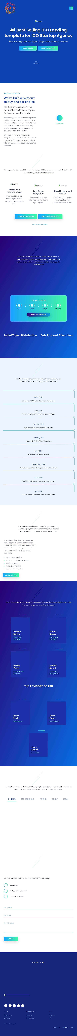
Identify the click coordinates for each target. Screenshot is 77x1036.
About (6, 1012)
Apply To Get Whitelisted (50, 216)
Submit (11, 939)
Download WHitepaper (26, 216)
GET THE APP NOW (11, 575)
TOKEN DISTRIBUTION (47, 48)
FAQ (50, 1018)
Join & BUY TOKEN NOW (38, 314)
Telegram (52, 1015)
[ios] (20, 575)
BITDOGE (7, 1024)
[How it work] (60, 118)
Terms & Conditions (67, 1027)
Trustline (29, 1015)
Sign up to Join (28, 48)
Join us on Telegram (39, 224)
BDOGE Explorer (31, 1012)
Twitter (51, 1012)
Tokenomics (8, 1015)
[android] (23, 575)
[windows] (25, 575)
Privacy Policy (56, 1027)
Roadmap (7, 1018)
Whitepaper (30, 1018)
